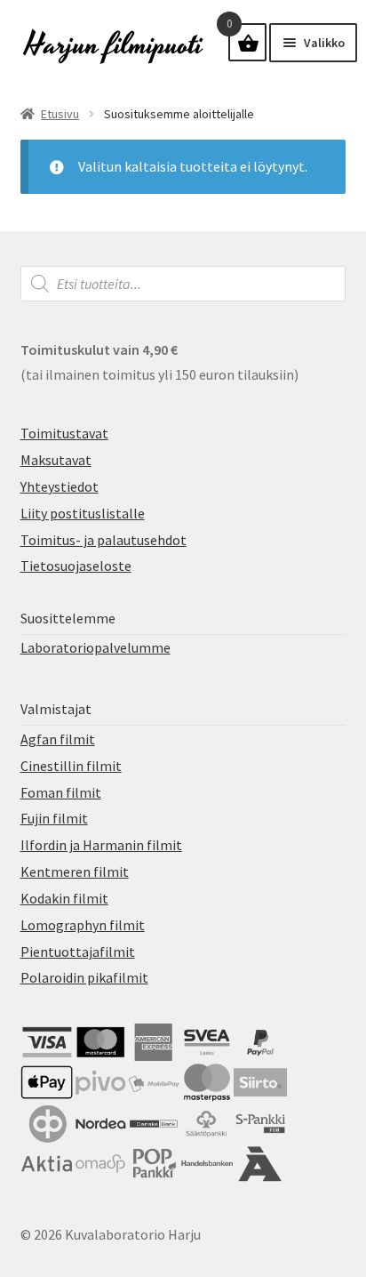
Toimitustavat (64, 433)
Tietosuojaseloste (75, 565)
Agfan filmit (57, 739)
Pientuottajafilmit (77, 951)
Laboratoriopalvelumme (95, 647)
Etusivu (60, 114)
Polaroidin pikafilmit (84, 977)
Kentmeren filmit (74, 871)
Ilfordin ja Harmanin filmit (101, 845)
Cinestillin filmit (71, 766)
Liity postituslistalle (82, 513)
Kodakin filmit (64, 898)
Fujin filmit (54, 818)
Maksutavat (56, 460)
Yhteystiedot (59, 486)
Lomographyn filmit (82, 925)
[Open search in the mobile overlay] (183, 283)
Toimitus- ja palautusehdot (103, 540)
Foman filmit (60, 792)
